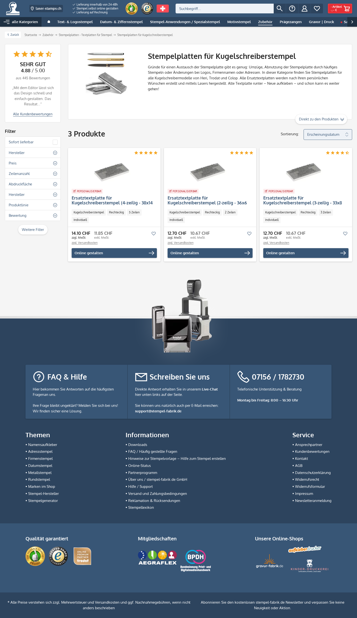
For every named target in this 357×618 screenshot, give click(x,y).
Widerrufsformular (310, 486)
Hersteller (17, 152)
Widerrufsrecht (307, 479)
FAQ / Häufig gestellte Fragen (152, 451)
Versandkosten (107, 602)
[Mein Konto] (304, 8)
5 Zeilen (134, 212)
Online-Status (139, 465)
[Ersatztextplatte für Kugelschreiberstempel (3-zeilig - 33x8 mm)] (303, 172)
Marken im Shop (41, 486)
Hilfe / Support (140, 486)
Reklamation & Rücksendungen (154, 500)
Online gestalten (89, 253)
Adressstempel (40, 451)
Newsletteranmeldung (313, 500)
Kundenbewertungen (312, 451)
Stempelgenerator (43, 500)
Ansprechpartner (308, 444)
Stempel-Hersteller (43, 493)
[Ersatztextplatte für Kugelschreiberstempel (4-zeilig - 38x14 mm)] (111, 172)
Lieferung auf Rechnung (92, 12)
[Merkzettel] (317, 8)
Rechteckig (116, 212)
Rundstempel (39, 479)
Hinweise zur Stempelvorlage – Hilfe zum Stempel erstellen (177, 458)
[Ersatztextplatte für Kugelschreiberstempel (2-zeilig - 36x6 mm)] (207, 172)
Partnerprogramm (142, 472)
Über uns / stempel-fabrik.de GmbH (157, 479)
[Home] (49, 22)
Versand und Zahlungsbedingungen (157, 493)
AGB (298, 465)
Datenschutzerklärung (313, 472)
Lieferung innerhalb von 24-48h (97, 4)
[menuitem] (95, 5)
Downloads (137, 444)
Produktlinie (18, 205)
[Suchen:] (225, 8)
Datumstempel (40, 465)
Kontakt (301, 458)
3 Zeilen (326, 212)
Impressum (304, 493)
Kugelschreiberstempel (89, 212)
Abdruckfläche (20, 184)
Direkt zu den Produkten (319, 119)
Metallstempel (39, 472)
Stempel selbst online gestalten (97, 8)
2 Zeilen (230, 212)
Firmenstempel (40, 458)
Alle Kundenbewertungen (32, 114)
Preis (13, 163)
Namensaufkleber (42, 444)
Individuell (80, 220)
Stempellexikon (141, 507)
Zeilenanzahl (19, 173)
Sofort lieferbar (21, 142)
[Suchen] (280, 8)
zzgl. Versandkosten (85, 243)
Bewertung (17, 215)
